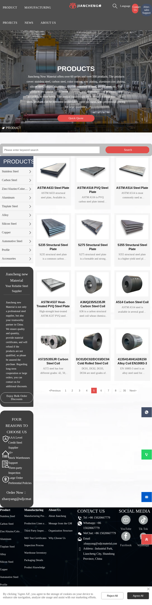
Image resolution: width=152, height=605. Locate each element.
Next (133, 390)
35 (124, 390)
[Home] (85, 5)
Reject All (112, 595)
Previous (55, 390)
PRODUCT (13, 127)
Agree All (138, 595)
